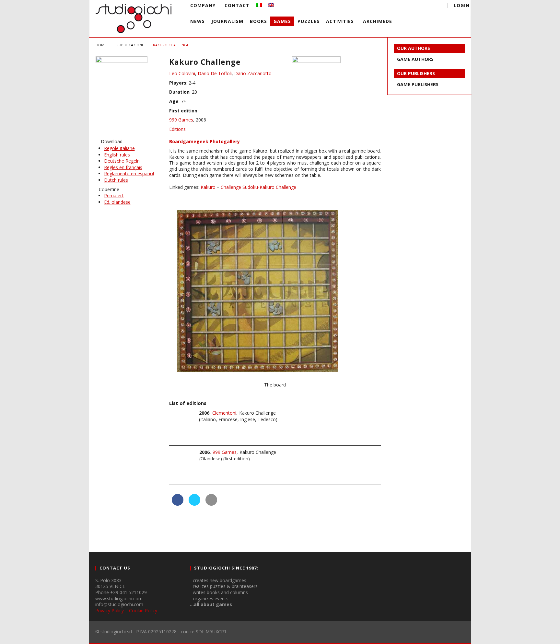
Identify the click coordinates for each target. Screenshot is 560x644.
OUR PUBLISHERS (416, 73)
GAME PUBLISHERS (417, 84)
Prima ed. (114, 195)
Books (258, 21)
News (197, 21)
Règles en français (123, 167)
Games (282, 21)
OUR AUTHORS (413, 48)
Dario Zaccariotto (253, 73)
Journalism (227, 21)
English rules (117, 155)
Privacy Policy (109, 610)
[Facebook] (386, 6)
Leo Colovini (182, 73)
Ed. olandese (117, 202)
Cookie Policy (143, 610)
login (462, 5)
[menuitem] (259, 5)
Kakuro (208, 187)
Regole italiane (119, 148)
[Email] (422, 6)
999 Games (181, 120)
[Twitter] (410, 6)
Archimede (377, 21)
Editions (177, 129)
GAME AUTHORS (415, 59)
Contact (237, 5)
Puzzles (309, 21)
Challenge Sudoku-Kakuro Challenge (258, 187)
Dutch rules (116, 180)
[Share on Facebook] (177, 503)
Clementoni (224, 413)
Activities (340, 21)
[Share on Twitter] (194, 503)
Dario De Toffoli (215, 73)
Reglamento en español (129, 173)
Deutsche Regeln (122, 161)
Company (203, 5)
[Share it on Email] (211, 503)
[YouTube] (398, 6)
